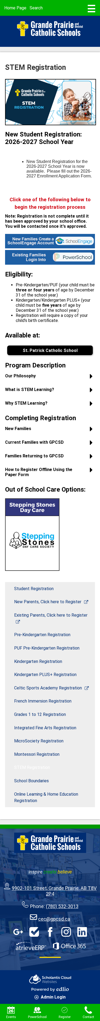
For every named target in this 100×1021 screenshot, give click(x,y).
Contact (88, 1017)
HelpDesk (34, 932)
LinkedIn (82, 932)
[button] (50, 378)
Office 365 (69, 946)
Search (36, 7)
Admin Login (53, 997)
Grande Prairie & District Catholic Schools (50, 28)
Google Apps (18, 932)
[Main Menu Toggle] (91, 8)
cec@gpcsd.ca (54, 919)
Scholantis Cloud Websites (50, 979)
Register (65, 1017)
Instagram (66, 932)
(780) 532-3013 (62, 906)
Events (11, 1017)
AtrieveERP (30, 946)
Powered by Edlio (50, 989)
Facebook (50, 932)
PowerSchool (37, 1017)
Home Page (15, 7)
